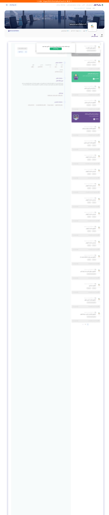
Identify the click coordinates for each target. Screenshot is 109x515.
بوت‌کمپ (58, 5)
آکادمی (83, 5)
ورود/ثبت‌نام (55, 48)
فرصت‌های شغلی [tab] (94, 36)
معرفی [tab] (101, 36)
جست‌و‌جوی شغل (89, 5)
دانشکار (94, 8)
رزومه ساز (78, 5)
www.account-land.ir (14, 31)
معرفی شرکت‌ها (88, 8)
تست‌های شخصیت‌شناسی (71, 5)
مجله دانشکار (63, 5)
